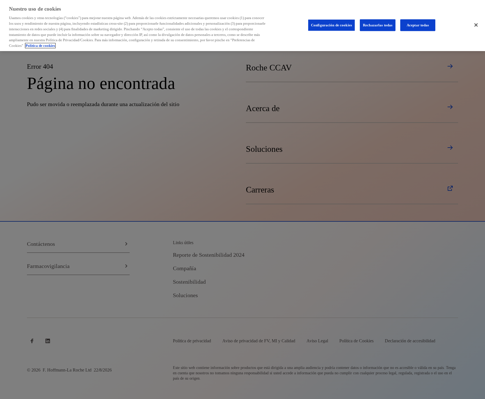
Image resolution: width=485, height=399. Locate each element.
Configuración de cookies (331, 25)
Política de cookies (40, 45)
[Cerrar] (476, 25)
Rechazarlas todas (377, 25)
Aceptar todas (418, 25)
